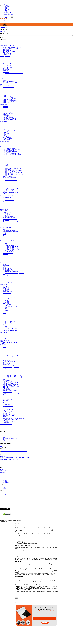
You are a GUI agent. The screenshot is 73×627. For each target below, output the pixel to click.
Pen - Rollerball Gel (6, 204)
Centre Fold (7, 280)
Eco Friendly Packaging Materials (6, 85)
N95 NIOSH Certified (10, 320)
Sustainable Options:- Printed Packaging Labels (11, 92)
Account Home (7, 6)
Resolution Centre (8, 12)
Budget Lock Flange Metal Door (12, 247)
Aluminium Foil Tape (6, 360)
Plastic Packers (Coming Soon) (8, 225)
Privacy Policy (5, 493)
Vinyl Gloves (7, 310)
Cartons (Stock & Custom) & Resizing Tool (10, 163)
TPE (5, 309)
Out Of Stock (2, 456)
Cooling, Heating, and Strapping (8, 113)
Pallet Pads (4, 234)
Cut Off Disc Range (6, 57)
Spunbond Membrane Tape (7, 392)
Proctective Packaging (4, 332)
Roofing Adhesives (6, 425)
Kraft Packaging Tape (6, 380)
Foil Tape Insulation (6, 289)
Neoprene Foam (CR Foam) (9, 371)
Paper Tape (6, 260)
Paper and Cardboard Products (5, 227)
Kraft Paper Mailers (6, 233)
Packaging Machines (3, 210)
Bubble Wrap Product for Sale (8, 162)
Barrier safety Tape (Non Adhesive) (9, 297)
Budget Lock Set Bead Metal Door (13, 249)
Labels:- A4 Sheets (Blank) (9, 169)
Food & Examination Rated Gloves (11, 306)
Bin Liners (2, 77)
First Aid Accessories (6, 116)
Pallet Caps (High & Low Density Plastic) (10, 177)
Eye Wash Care (5, 114)
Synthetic (6, 327)
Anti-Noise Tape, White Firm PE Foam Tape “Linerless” (16, 373)
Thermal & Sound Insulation (7, 139)
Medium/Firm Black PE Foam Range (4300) (14, 376)
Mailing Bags (5, 175)
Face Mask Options (6, 49)
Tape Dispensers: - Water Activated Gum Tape (10, 192)
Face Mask (4, 312)
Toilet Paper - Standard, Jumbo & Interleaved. (10, 419)
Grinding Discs (5, 61)
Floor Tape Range (6, 368)
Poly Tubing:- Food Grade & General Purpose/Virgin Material (15, 277)
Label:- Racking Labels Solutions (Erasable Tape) (13, 168)
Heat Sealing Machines (6, 213)
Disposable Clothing (6, 298)
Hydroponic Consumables (4, 141)
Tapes (4, 258)
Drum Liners (5, 266)
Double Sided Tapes (6, 286)
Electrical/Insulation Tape (7, 366)
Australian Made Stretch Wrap (10, 270)
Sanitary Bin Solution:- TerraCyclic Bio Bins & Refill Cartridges (13, 418)
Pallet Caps (4, 267)
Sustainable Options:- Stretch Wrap (8, 95)
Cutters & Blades (5, 165)
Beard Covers (7, 299)
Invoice (6, 159)
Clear (7, 39)
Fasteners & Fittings (3, 104)
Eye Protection (5, 311)
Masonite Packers (5, 135)
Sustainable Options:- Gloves (7, 102)
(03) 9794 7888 (3, 18)
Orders (6, 7)
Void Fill (4, 193)
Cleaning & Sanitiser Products (5, 78)
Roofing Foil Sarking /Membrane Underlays (10, 426)
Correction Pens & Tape (7, 197)
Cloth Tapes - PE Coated (7, 363)
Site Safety (2, 343)
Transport (2, 402)
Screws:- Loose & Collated (7, 137)
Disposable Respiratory (9, 319)
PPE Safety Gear (3, 295)
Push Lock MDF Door (11, 251)
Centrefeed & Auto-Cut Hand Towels (9, 409)
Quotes (6, 8)
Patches (6, 243)
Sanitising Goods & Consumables (8, 81)
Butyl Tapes (5, 362)
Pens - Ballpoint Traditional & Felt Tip (9, 205)
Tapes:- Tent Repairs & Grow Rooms (9, 144)
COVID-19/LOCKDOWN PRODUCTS (7, 45)
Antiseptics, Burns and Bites (7, 112)
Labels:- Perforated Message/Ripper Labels (10, 151)
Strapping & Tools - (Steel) (7, 351)
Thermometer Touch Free (7, 53)
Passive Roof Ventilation (7, 427)
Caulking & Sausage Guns (7, 67)
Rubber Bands (2, 341)
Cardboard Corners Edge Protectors (9, 230)
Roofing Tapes (5, 429)
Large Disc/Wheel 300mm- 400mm (11, 58)
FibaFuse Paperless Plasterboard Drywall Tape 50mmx (9, 465)
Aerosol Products (3, 76)
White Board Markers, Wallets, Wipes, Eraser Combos (12, 207)
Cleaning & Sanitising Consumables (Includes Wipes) (12, 47)
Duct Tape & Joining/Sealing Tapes (9, 365)
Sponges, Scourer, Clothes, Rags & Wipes (10, 82)
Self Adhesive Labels (6, 294)
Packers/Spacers (3, 222)
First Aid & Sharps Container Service (6, 110)
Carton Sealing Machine (7, 212)
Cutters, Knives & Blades (4, 84)
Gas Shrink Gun (7, 214)
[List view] (1, 446)
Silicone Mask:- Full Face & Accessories (11, 322)
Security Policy (5, 495)
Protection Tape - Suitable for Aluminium (9, 390)
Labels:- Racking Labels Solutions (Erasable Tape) (11, 153)
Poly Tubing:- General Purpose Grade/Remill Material (14, 278)
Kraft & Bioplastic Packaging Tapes (11, 97)
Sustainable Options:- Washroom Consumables (10, 100)
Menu (4, 8)
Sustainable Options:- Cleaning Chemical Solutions (11, 88)
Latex (6, 307)
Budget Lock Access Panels (9, 245)
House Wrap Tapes (6, 131)
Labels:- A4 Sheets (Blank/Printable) (9, 148)
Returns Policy (2, 434)
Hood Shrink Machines (9, 216)
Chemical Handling (8, 304)
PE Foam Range (7, 372)
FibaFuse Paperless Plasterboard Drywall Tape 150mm (9, 459)
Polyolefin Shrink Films (7, 279)
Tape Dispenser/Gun (6, 394)
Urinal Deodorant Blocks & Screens (9, 421)
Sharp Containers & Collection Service (9, 118)
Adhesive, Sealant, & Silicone (5, 65)
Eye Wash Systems (6, 115)
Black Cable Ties (5, 125)
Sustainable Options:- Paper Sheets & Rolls (10, 91)
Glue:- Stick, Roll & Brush (7, 199)
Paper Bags (4, 235)
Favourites (6, 10)
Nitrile (6, 308)
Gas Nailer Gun (5, 107)
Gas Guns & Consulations (7, 128)
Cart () (4, 12)
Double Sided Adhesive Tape (7, 126)
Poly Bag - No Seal (8, 275)
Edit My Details (7, 13)
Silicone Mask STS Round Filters (10, 321)
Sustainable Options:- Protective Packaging (10, 93)
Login (4, 3)
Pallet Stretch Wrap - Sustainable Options (12, 272)
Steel (5, 62)
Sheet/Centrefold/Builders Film (8, 282)
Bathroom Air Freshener (7, 420)
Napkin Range (5, 416)
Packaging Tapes (5, 387)
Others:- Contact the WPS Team (8, 63)
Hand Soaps (5, 413)
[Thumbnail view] (0, 446)
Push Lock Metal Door (11, 252)
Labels (1, 146)
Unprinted (6, 161)
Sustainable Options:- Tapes (7, 96)
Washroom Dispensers (6, 422)
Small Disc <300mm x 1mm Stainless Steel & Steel (13, 59)
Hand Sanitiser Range (6, 412)
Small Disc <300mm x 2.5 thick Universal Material (13, 60)
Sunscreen (4, 329)
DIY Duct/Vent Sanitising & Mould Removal (10, 48)
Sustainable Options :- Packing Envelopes (10, 101)
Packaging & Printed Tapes (7, 176)
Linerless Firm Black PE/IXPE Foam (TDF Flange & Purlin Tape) (18, 374)
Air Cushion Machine (6, 218)
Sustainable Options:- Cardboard (8, 87)
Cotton (6, 305)
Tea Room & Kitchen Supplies (5, 397)
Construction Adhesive (6, 68)
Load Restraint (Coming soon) (8, 405)
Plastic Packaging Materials (5, 262)
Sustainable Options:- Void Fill (8, 99)
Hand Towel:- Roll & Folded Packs (9, 414)
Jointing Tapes (7, 259)
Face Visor (4, 313)
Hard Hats (4, 314)
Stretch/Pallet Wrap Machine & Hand (11, 180)
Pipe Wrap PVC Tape (6, 388)
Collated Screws (5, 106)
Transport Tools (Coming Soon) (8, 406)
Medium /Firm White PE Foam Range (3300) (14, 375)
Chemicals (4, 80)
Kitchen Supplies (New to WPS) (8, 415)
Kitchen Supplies (5, 400)
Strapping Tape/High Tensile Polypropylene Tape (11, 189)
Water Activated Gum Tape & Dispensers (12, 98)
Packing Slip (7, 160)
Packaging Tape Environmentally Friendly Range (11, 386)
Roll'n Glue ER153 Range (9, 200)
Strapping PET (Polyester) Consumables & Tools (11, 188)
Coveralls (6, 300)
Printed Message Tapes (6, 389)
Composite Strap (5, 349)
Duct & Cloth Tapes (6, 287)
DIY (3, 242)
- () (4, 20)
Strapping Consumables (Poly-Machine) (9, 186)
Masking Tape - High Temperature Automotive (10, 384)
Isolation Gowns (5, 52)
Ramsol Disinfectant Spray (4, 340)
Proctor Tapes (5, 338)
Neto (21, 520)
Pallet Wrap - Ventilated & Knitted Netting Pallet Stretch (14, 273)
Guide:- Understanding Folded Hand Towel (10, 411)
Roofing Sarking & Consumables (6, 424)
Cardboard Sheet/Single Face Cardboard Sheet (10, 231)
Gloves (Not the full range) (7, 50)
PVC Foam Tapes (8, 378)
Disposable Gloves (6, 303)
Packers (6, 255)
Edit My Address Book (9, 14)
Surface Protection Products (7, 334)
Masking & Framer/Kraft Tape (8, 291)
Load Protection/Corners (7, 404)
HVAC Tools (5, 134)
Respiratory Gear (5, 318)
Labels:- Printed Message (7, 152)
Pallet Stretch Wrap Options (7, 269)
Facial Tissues (5, 410)
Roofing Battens (5, 428)
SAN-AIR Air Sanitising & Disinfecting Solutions (8, 342)
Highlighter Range (6, 201)
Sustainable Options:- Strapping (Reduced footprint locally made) (14, 94)
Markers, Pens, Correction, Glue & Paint (7, 195)
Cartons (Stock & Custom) (7, 232)
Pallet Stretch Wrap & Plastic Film (8, 179)
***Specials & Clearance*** (5, 43)
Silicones (4, 71)
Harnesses (4, 315)
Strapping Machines (6, 220)
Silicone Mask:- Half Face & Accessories (12, 323)
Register (4, 4)
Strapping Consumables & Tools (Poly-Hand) (10, 185)
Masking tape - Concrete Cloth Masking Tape (10, 382)
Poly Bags (4, 274)
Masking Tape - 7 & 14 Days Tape (8, 381)
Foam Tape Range (6, 288)
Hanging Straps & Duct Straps (8, 129)
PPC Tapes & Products (4, 284)
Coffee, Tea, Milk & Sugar (7, 399)
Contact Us (5, 25)
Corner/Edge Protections (7, 164)
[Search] (12, 17)
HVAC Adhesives (6, 132)
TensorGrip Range (6, 72)
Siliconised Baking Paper (7, 238)
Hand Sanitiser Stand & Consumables (9, 51)
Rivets (4, 108)
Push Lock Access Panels (9, 250)
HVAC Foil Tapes (6, 133)
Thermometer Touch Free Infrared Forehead (10, 119)
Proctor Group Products (7, 136)
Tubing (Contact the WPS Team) (10, 281)
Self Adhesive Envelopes (7, 293)
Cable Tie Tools (7, 348)
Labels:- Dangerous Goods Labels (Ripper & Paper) (11, 149)
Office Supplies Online (4, 209)
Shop (3, 10)
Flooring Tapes (5, 166)
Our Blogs (4, 487)
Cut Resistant (7, 325)
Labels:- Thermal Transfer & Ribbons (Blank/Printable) (12, 154)
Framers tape (5, 379)
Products (4, 23)
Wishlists (4, 2)
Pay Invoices (7, 9)
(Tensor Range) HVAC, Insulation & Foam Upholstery (14, 73)
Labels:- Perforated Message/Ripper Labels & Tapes (13, 172)
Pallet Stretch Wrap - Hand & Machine (11, 271)
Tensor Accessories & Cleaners (10, 74)
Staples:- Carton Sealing (7, 184)
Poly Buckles (5, 292)
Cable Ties (4, 347)
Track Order (5, 481)
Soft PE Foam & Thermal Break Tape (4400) (14, 377)
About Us (4, 24)
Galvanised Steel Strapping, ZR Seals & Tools (10, 127)
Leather (6, 326)
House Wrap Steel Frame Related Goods (9, 130)
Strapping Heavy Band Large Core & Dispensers (11, 187)
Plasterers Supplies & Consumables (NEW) (7, 240)
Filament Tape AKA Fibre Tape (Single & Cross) (11, 367)
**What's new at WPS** (4, 44)
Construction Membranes (7, 337)
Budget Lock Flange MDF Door (12, 246)
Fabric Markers (5, 198)
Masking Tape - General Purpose (8, 383)
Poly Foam (4, 182)
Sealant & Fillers (5, 70)
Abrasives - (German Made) (5, 56)
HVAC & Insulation (3, 121)
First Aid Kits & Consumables (8, 117)
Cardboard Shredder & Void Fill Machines (10, 219)
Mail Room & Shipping (4, 156)
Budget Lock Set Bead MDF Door (13, 248)
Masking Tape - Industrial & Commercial (9, 385)
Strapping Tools (3, 344)
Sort (1, 448)
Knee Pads (4, 317)
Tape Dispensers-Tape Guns (7, 191)
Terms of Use (5, 492)
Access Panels (5, 244)
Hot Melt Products (6, 69)
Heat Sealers (7, 215)
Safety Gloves (5, 324)
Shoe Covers (7, 302)
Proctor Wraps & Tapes (4, 335)
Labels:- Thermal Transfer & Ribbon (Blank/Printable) (14, 174)
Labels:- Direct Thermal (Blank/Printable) (10, 150)
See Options (2, 475)
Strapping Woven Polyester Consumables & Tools (11, 190)
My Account (5, 480)
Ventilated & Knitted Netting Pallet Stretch (12, 181)
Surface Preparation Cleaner (7, 138)
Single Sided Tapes (6, 391)
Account (4, 14)
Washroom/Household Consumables (9, 54)
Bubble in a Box (5, 229)
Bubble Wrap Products (6, 265)
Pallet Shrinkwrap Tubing (7, 178)
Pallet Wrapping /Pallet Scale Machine (9, 217)
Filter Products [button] (3, 27)
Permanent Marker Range (7, 206)
